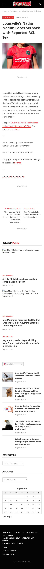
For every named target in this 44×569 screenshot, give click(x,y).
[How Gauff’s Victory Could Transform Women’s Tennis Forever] (7, 377)
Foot (17, 129)
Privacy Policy (9, 551)
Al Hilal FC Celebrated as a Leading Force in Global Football (19, 280)
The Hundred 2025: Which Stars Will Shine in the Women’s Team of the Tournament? (11, 217)
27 (16, 512)
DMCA (4, 547)
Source (17, 162)
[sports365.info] (22, 4)
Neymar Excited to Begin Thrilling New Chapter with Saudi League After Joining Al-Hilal (21, 343)
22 (28, 508)
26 (11, 512)
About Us (7, 532)
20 (16, 508)
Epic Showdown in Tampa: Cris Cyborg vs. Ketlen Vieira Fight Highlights (28, 441)
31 (39, 512)
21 (22, 508)
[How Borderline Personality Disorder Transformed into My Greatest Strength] (7, 410)
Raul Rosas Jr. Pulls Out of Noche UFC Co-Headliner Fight (33, 214)
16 (33, 504)
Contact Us (19, 532)
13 (16, 504)
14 (22, 504)
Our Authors (32, 532)
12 (11, 504)
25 (5, 512)
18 (5, 508)
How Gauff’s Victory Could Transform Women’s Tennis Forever (27, 375)
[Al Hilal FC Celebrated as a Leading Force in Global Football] (22, 260)
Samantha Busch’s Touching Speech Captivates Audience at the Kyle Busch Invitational (28, 425)
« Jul (4, 517)
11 (5, 504)
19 (11, 508)
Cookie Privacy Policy (12, 544)
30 (33, 512)
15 (28, 504)
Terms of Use (8, 554)
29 (28, 512)
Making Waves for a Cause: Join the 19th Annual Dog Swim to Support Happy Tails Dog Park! (28, 392)
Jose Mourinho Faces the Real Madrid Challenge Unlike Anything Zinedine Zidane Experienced (21, 323)
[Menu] (4, 4)
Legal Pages (7, 536)
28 (22, 512)
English (9, 364)
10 (39, 500)
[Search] (40, 4)
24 (39, 508)
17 (39, 504)
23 (33, 508)
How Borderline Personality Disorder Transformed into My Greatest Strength (27, 408)
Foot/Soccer (8, 17)
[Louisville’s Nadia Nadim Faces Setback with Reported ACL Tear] (22, 56)
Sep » (9, 517)
